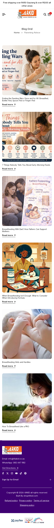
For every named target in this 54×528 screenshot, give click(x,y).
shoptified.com (31, 496)
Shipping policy (27, 505)
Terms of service (41, 500)
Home (17, 32)
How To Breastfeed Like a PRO (15, 426)
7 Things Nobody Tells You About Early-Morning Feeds (26, 165)
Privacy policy (25, 500)
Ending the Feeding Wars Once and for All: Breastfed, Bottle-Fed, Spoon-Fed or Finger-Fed (25, 99)
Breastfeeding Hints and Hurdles (16, 362)
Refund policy (11, 500)
